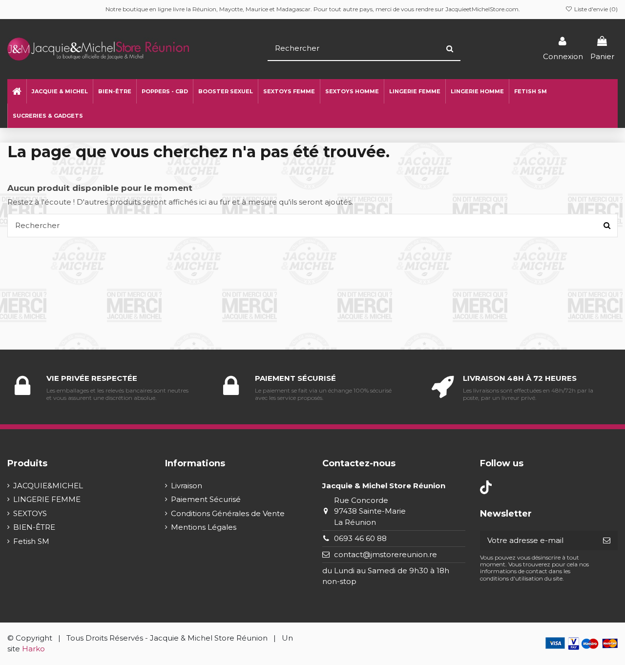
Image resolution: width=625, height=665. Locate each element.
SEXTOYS (30, 513)
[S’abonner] (607, 541)
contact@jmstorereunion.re (385, 554)
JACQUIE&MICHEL (48, 485)
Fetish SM (31, 541)
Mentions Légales (203, 527)
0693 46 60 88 (360, 538)
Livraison (186, 485)
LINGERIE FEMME (47, 499)
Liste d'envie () (595, 9)
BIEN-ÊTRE (34, 527)
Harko (33, 648)
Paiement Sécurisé (206, 499)
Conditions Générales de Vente (228, 513)
